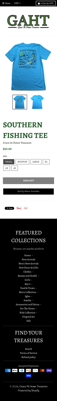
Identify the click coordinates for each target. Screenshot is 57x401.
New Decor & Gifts (28, 267)
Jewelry (27, 300)
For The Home (27, 308)
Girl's (27, 280)
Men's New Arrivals (29, 263)
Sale (28, 320)
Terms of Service (28, 353)
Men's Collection (27, 292)
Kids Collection (27, 312)
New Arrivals (28, 259)
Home (27, 255)
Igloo (27, 296)
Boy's (27, 284)
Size (5, 156)
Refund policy (28, 357)
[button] (28, 191)
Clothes (27, 271)
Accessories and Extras (27, 304)
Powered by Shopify (28, 390)
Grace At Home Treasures (17, 143)
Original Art (28, 316)
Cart (47, 3)
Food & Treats (27, 288)
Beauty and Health (27, 276)
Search (28, 349)
